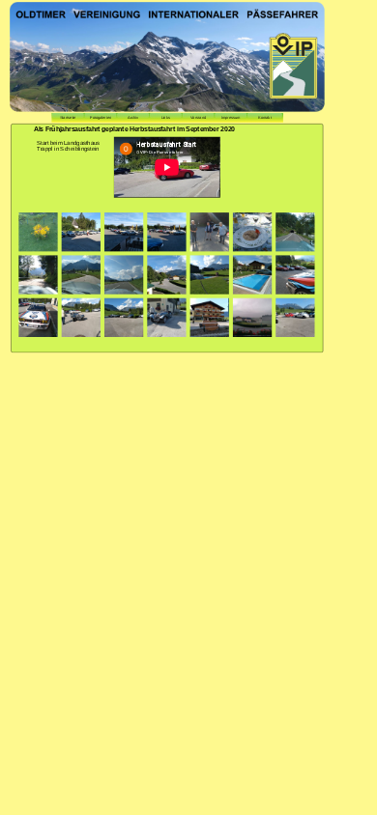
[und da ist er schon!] (295, 317)
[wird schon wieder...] (208, 231)
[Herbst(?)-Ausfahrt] (37, 231)
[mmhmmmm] (251, 231)
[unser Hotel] (208, 317)
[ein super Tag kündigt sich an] (251, 317)
